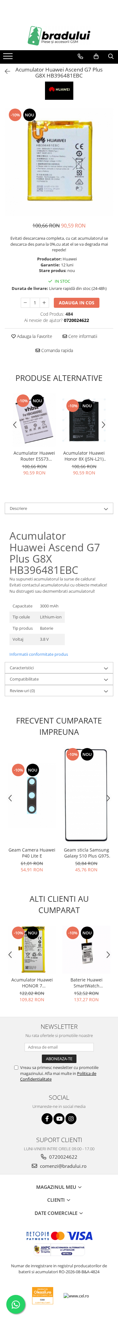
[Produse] (8, 58)
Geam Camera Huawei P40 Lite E (31, 853)
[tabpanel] (59, 162)
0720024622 (62, 1157)
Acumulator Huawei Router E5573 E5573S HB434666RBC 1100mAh (34, 456)
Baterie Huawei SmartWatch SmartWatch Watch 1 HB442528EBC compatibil (87, 983)
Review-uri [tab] (22, 690)
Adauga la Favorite (34, 336)
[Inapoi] (4, 71)
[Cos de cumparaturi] (96, 56)
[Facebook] (47, 1118)
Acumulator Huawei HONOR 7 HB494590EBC (32, 983)
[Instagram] (70, 1118)
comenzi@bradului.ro (63, 1166)
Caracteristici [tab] (22, 668)
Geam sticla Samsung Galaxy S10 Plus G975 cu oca (86, 853)
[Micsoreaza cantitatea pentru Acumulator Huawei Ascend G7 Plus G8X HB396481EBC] (25, 303)
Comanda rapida (56, 350)
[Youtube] (59, 1118)
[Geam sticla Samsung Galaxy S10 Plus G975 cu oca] (86, 795)
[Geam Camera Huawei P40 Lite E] (32, 795)
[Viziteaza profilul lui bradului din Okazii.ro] (42, 1295)
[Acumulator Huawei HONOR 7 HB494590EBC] (32, 950)
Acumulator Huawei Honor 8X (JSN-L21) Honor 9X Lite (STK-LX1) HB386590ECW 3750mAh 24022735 (84, 456)
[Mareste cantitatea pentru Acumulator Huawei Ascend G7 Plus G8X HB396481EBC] (44, 303)
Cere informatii (82, 336)
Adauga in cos (76, 303)
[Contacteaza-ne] (80, 56)
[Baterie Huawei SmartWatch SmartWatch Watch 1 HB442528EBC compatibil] (86, 950)
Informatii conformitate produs (38, 654)
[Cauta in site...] (111, 56)
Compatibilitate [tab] (24, 679)
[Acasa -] (59, 35)
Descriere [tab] (18, 508)
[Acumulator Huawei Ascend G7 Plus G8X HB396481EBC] (59, 162)
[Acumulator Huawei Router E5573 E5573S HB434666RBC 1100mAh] (34, 420)
